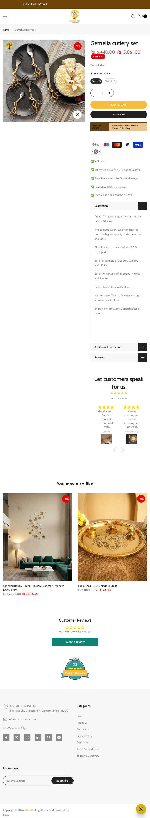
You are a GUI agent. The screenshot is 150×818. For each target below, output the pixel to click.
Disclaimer (82, 742)
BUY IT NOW (119, 114)
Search (80, 716)
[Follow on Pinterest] (48, 737)
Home (6, 29)
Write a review (75, 642)
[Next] (143, 537)
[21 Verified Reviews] (75, 687)
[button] (116, 450)
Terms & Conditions (88, 749)
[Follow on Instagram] (27, 737)
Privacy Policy (84, 736)
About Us (82, 722)
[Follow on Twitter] (16, 737)
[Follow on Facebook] (6, 737)
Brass (6, 814)
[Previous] (6, 537)
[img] (118, 393)
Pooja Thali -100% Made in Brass (97, 586)
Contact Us (83, 729)
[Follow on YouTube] (59, 737)
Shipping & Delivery (88, 755)
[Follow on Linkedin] (38, 737)
